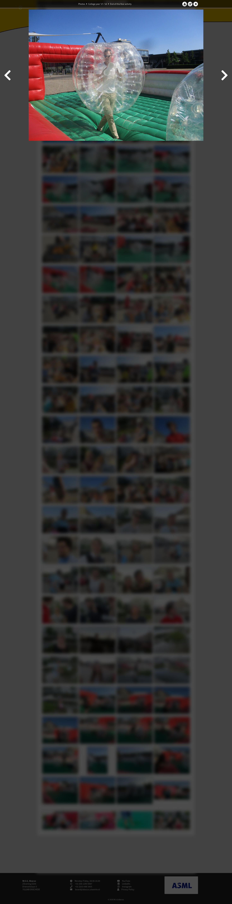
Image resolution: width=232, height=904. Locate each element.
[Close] (195, 4)
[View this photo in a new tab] (190, 4)
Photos (81, 4)
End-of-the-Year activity (121, 4)
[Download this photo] (184, 4)
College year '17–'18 (97, 4)
